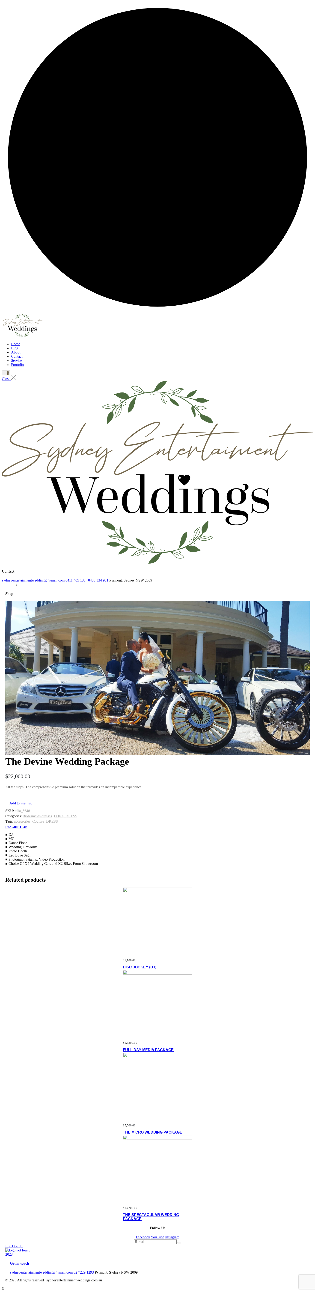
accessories (22, 821)
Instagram (172, 1237)
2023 (9, 1254)
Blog (14, 348)
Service (16, 360)
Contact (16, 356)
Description (16, 827)
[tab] (16, 827)
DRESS (52, 821)
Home (15, 344)
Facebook (143, 1237)
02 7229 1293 (84, 1272)
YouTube (157, 1237)
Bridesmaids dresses (37, 816)
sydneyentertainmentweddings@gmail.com (33, 580)
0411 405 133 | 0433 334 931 (86, 580)
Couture (38, 821)
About (15, 352)
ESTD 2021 (14, 1246)
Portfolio (17, 365)
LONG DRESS (65, 816)
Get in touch (19, 1263)
